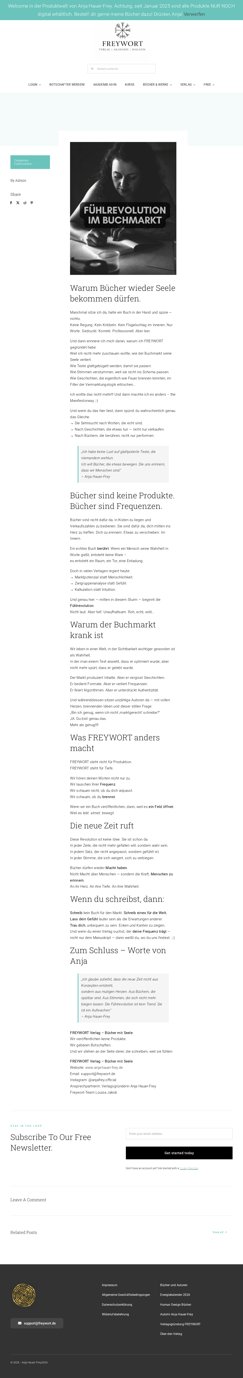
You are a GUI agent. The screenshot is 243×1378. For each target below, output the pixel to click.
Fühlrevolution (23, 164)
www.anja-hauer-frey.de (104, 1067)
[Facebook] (11, 203)
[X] (17, 203)
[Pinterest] (31, 203)
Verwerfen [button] (194, 14)
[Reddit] (24, 203)
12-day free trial (189, 1168)
